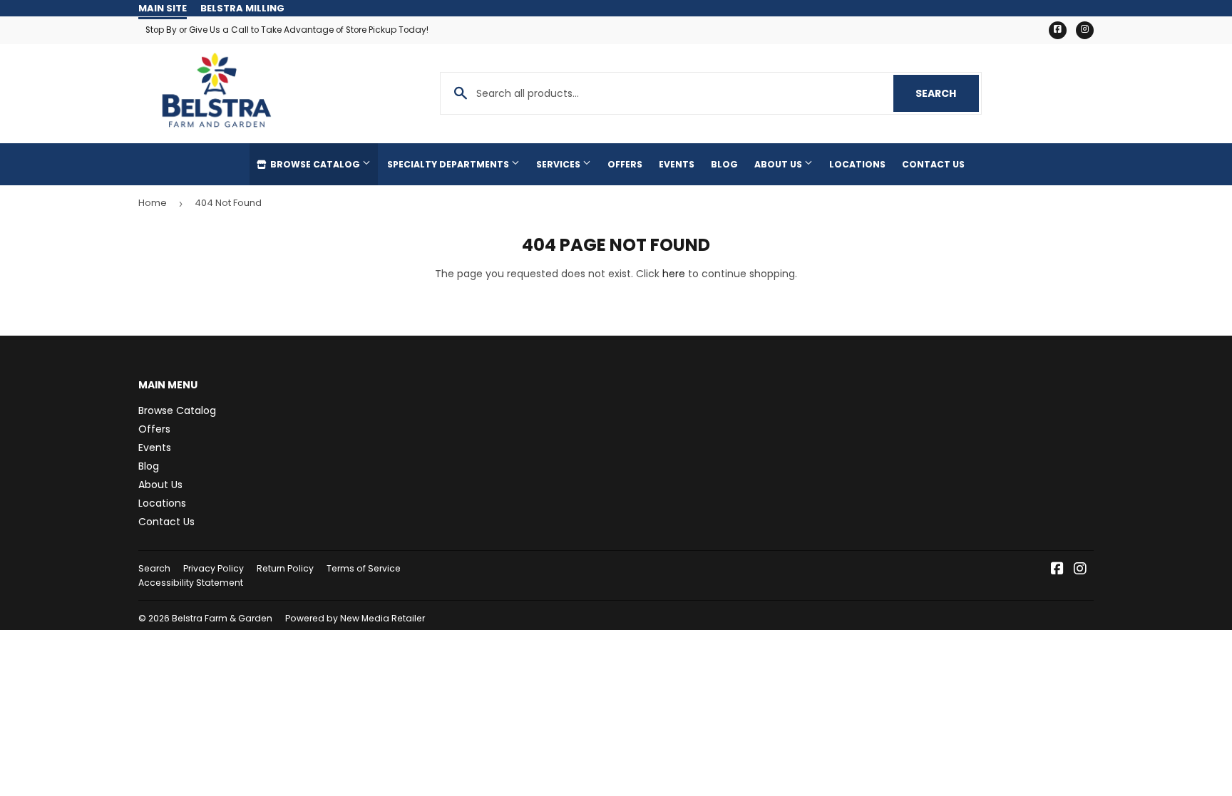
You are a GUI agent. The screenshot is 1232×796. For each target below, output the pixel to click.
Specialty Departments (449, 164)
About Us (779, 164)
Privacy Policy (213, 568)
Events (676, 164)
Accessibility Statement (190, 583)
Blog (724, 164)
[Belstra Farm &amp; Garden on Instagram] (1080, 570)
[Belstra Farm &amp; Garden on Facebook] (1057, 570)
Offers (624, 164)
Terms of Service (364, 568)
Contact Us (933, 164)
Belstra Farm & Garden (222, 618)
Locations (857, 164)
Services (559, 164)
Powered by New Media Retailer (355, 618)
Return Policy (285, 568)
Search (947, 93)
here (673, 274)
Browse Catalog (315, 164)
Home (152, 203)
